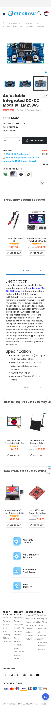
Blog (5, 628)
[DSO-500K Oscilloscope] (6, 174)
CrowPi (40, 639)
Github (6, 638)
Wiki (5, 631)
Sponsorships (32, 622)
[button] (45, 72)
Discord (37, 675)
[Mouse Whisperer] (13, 174)
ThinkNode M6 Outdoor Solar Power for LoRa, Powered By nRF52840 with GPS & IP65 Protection (37, 442)
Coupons (7, 641)
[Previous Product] (42, 96)
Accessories (14, 23)
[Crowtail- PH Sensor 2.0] (14, 220)
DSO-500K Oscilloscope (17, 154)
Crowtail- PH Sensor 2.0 (14, 239)
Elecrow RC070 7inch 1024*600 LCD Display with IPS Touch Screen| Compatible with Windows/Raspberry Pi (14, 442)
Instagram (30, 675)
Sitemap (7, 634)
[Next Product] (46, 96)
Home (4, 23)
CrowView (41, 635)
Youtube (24, 675)
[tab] (25, 271)
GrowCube (42, 642)
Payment (18, 631)
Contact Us (8, 621)
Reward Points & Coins (18, 645)
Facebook (5, 675)
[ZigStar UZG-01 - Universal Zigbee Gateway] (21, 174)
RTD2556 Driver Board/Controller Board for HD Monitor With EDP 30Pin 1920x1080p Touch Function (37, 512)
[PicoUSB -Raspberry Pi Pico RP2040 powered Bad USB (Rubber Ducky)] (29, 174)
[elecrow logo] (13, 13)
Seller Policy (31, 639)
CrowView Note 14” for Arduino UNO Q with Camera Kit (14, 512)
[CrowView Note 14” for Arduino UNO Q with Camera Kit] (14, 492)
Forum (6, 624)
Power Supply (29, 23)
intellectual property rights (19, 655)
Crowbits (41, 645)
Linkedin (18, 675)
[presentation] (6, 223)
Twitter (12, 675)
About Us (7, 617)
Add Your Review (34, 110)
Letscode (41, 649)
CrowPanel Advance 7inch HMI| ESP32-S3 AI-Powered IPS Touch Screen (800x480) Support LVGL (37, 240)
